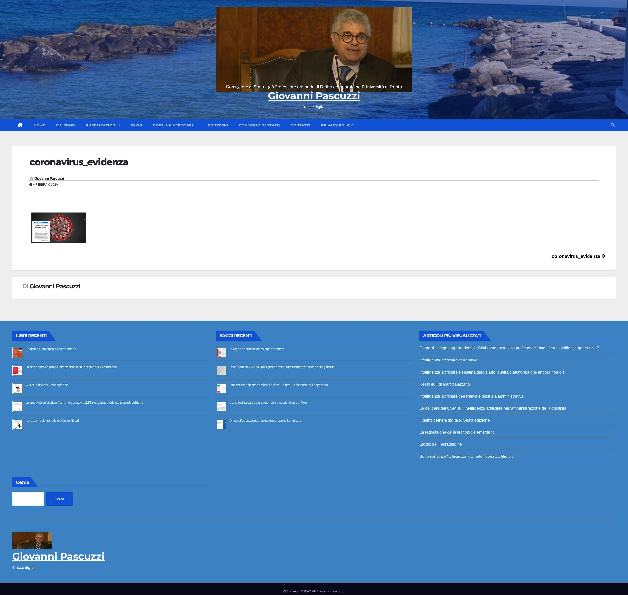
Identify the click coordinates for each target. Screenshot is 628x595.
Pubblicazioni (102, 125)
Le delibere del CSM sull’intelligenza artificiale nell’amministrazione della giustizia (281, 367)
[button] (613, 125)
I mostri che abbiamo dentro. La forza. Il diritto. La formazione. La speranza (278, 385)
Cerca (22, 482)
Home (39, 125)
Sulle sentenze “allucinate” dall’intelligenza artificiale (466, 456)
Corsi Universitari (173, 125)
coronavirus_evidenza (576, 256)
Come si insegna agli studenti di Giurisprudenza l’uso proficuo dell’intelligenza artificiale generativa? (509, 348)
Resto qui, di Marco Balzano (444, 384)
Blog (136, 125)
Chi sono (65, 125)
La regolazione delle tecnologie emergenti (257, 349)
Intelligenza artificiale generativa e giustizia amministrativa (471, 396)
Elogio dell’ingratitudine (440, 444)
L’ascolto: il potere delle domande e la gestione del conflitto (268, 402)
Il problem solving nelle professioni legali (52, 420)
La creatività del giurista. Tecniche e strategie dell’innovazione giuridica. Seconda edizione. (85, 402)
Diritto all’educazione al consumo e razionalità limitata (265, 420)
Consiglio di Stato (259, 125)
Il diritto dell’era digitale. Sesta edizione (51, 349)
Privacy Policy (337, 125)
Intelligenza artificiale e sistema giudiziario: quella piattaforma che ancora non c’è (491, 372)
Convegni (218, 125)
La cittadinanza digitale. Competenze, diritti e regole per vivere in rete (71, 367)
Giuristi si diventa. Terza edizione (47, 385)
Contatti (300, 125)
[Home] (20, 125)
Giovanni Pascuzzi (314, 96)
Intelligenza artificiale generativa (448, 360)
